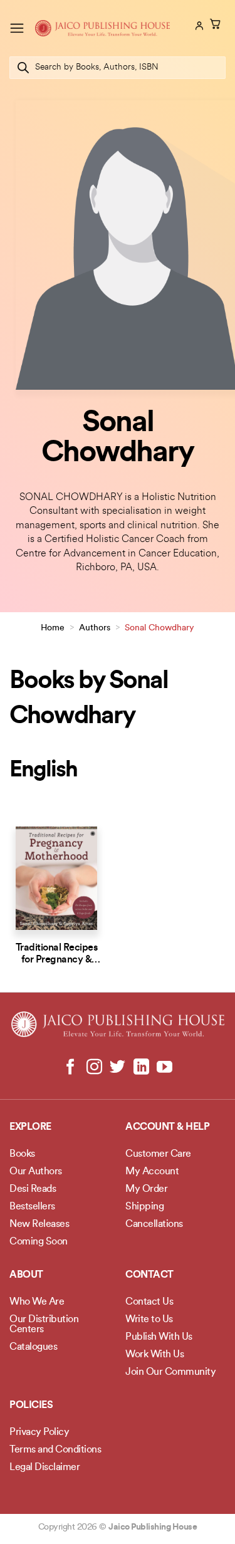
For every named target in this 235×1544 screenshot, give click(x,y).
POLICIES (31, 1406)
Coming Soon (38, 1242)
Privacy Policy (39, 1432)
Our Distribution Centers (43, 1325)
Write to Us (149, 1320)
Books (22, 1154)
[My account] (198, 25)
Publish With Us (158, 1337)
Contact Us (149, 1302)
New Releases (39, 1224)
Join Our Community (170, 1372)
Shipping (144, 1207)
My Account (152, 1172)
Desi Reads (32, 1189)
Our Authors (35, 1172)
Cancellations (154, 1224)
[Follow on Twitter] (117, 1068)
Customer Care (158, 1154)
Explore (30, 1127)
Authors (94, 628)
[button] (16, 28)
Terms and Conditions (55, 1450)
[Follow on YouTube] (164, 1068)
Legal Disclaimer (44, 1468)
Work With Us (154, 1355)
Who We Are (36, 1302)
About (26, 1275)
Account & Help (167, 1127)
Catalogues (33, 1347)
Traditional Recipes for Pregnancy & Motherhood (57, 960)
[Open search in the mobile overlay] (117, 67)
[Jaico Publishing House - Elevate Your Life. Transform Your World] (102, 28)
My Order (146, 1189)
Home (53, 628)
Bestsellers (32, 1207)
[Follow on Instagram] (94, 1068)
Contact (149, 1275)
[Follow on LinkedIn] (141, 1068)
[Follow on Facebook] (70, 1068)
